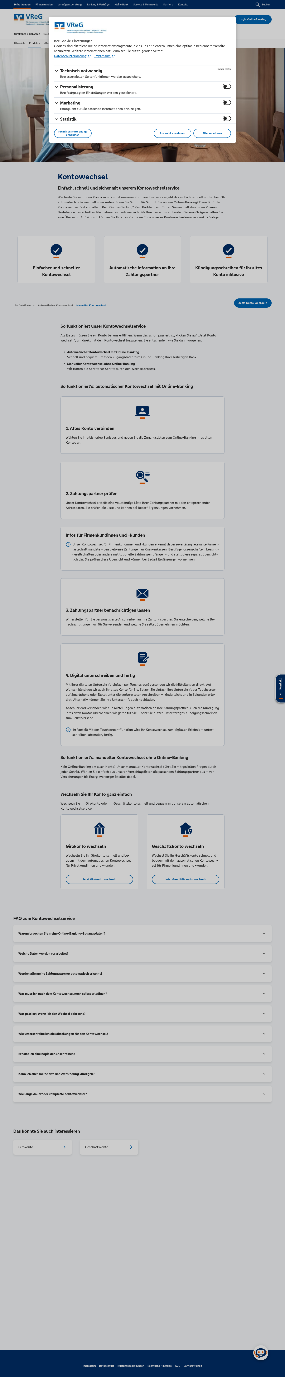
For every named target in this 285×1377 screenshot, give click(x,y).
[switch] (227, 86)
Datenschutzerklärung (70, 56)
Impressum (102, 56)
